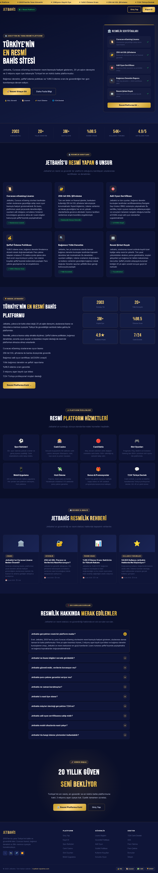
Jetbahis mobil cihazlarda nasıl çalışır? (78, 725)
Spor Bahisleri (68, 844)
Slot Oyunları (68, 853)
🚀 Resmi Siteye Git (17, 91)
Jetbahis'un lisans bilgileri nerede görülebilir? (78, 658)
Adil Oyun (99, 844)
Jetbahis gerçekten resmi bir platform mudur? (78, 634)
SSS (129, 840)
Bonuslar (131, 853)
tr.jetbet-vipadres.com (41, 869)
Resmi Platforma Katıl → (19, 385)
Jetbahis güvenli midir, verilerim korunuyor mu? (78, 667)
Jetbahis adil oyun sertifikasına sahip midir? (78, 716)
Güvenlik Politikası (102, 840)
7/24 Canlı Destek (135, 836)
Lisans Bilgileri (100, 836)
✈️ (16, 853)
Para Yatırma (133, 844)
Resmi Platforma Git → (129, 105)
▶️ (22, 853)
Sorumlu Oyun (101, 857)
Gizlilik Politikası (101, 848)
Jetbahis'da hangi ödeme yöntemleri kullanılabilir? (78, 735)
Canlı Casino (68, 848)
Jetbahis (9, 9)
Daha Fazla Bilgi (44, 91)
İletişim (130, 857)
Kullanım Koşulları (102, 853)
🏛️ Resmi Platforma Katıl (69, 807)
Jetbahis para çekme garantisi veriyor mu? (78, 677)
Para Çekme (132, 848)
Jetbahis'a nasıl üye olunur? (78, 696)
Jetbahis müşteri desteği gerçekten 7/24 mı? (78, 706)
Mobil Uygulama (69, 857)
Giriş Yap (134, 10)
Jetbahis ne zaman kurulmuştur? (78, 687)
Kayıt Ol (148, 10)
